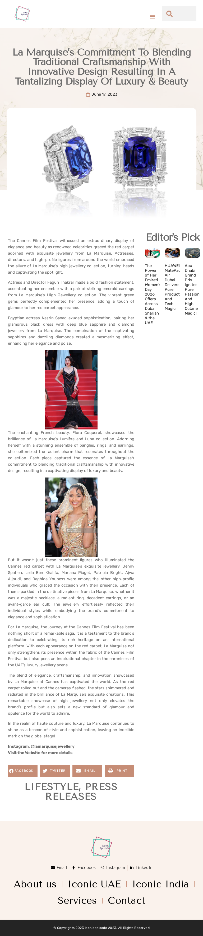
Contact (126, 900)
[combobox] (179, 13)
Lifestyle (52, 787)
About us (35, 884)
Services (77, 900)
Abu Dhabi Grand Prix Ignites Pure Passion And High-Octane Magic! (192, 289)
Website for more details (48, 752)
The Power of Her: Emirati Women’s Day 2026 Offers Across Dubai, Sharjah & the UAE (153, 294)
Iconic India (160, 884)
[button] (152, 16)
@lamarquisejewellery (53, 746)
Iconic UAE (94, 884)
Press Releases (81, 791)
